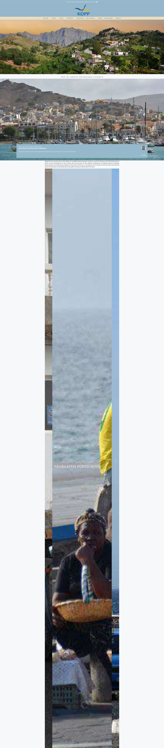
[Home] (40, 18)
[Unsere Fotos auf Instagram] (96, 1)
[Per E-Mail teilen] (145, 155)
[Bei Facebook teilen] (142, 155)
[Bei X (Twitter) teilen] (143, 155)
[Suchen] (123, 18)
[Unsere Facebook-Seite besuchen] (95, 1)
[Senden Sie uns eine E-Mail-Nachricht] (93, 1)
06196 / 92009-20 (72, 1)
